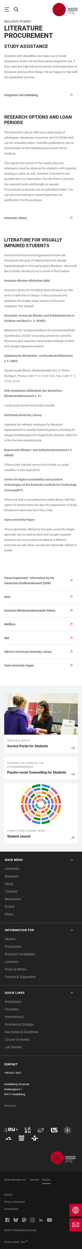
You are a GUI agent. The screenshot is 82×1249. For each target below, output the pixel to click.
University (12, 869)
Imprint (8, 1194)
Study (9, 884)
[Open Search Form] (18, 9)
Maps (9, 914)
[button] (39, 860)
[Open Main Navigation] (8, 9)
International (14, 1017)
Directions (10, 1105)
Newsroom (13, 899)
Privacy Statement (14, 1201)
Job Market (13, 1047)
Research (12, 876)
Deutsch (34, 1179)
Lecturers (12, 962)
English (46, 1179)
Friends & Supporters (20, 977)
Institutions (13, 1002)
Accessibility (11, 1209)
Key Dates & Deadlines (21, 1032)
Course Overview (17, 1040)
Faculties (11, 1009)
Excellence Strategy (19, 1024)
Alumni (10, 939)
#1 (27, 1241)
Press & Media (15, 969)
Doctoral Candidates (20, 954)
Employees (13, 947)
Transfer (11, 891)
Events (10, 907)
